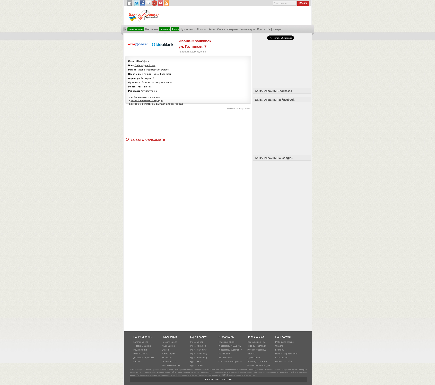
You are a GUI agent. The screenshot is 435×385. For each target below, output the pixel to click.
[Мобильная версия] (129, 3)
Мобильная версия (284, 341)
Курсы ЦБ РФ (196, 365)
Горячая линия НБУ (256, 341)
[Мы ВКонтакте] (148, 3)
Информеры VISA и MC (230, 345)
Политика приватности (286, 353)
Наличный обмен (227, 341)
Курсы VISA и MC (198, 349)
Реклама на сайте (283, 361)
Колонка (137, 361)
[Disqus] (188, 188)
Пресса (261, 29)
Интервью (232, 29)
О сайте (279, 345)
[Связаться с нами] (160, 3)
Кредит (175, 29)
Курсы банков (196, 341)
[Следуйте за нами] (136, 3)
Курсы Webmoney (198, 353)
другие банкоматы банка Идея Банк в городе (156, 103)
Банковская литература (258, 365)
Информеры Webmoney (230, 349)
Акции (211, 29)
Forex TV (251, 353)
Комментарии (247, 29)
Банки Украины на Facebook (274, 99)
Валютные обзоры (171, 365)
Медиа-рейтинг (140, 349)
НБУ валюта (224, 353)
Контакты (279, 349)
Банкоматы (151, 29)
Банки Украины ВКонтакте (273, 91)
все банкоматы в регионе (144, 97)
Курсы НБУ (195, 361)
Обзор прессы (169, 361)
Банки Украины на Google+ (274, 158)
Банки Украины (135, 29)
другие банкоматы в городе (146, 100)
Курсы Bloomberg (198, 357)
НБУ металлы (225, 357)
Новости (201, 29)
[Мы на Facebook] (142, 3)
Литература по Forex (257, 361)
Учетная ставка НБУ (257, 349)
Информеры (274, 29)
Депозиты (165, 29)
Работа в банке (140, 353)
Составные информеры (230, 361)
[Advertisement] (188, 123)
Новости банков (169, 341)
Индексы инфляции (256, 345)
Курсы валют (188, 29)
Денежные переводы (143, 357)
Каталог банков (140, 341)
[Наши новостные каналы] (166, 3)
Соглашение (281, 357)
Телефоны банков (142, 345)
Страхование (253, 357)
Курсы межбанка (198, 345)
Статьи (221, 29)
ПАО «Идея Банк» (145, 65)
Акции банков (168, 345)
